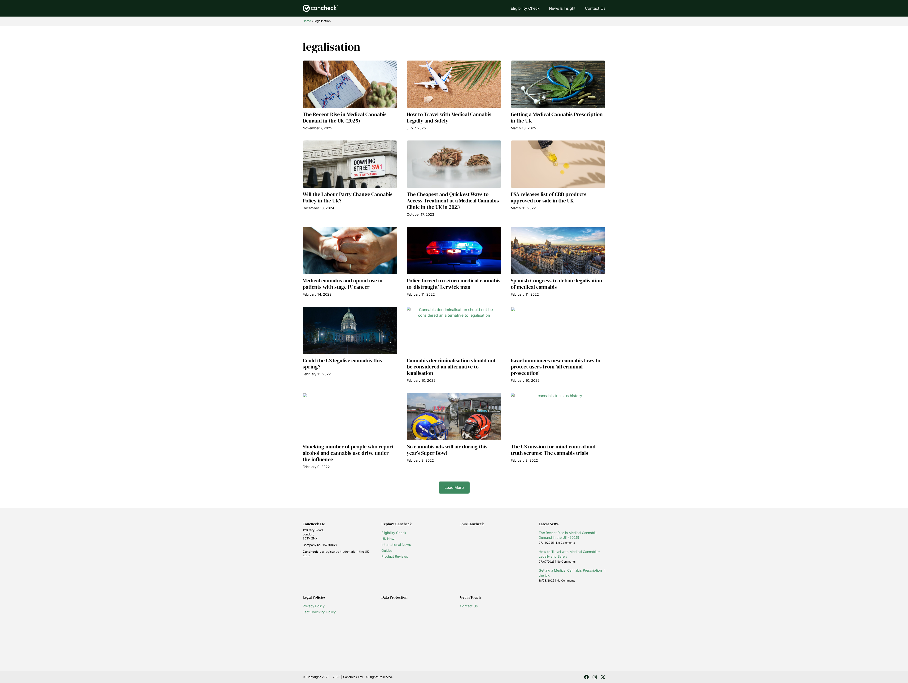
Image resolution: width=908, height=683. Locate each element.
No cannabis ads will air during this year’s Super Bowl (447, 450)
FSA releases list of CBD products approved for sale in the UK (548, 197)
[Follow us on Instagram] (594, 677)
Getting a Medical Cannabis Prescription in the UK (557, 117)
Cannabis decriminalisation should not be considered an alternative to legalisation (451, 367)
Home (307, 21)
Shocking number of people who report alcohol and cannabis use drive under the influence (348, 453)
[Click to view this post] (350, 84)
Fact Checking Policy (319, 612)
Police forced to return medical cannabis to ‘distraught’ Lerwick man (454, 284)
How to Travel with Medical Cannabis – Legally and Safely (451, 117)
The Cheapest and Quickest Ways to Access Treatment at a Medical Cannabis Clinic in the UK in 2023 (453, 201)
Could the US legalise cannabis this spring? (342, 364)
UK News (388, 539)
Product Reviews (394, 556)
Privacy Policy (314, 606)
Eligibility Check (525, 8)
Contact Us (595, 8)
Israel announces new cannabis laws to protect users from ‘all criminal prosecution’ (555, 367)
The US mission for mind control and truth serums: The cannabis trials (553, 450)
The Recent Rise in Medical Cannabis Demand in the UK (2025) (345, 117)
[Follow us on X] (603, 677)
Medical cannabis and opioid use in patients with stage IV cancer (343, 284)
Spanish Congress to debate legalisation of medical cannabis (556, 284)
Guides (387, 550)
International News (396, 545)
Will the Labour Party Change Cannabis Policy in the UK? (348, 197)
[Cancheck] (320, 8)
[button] (454, 488)
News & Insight (562, 8)
